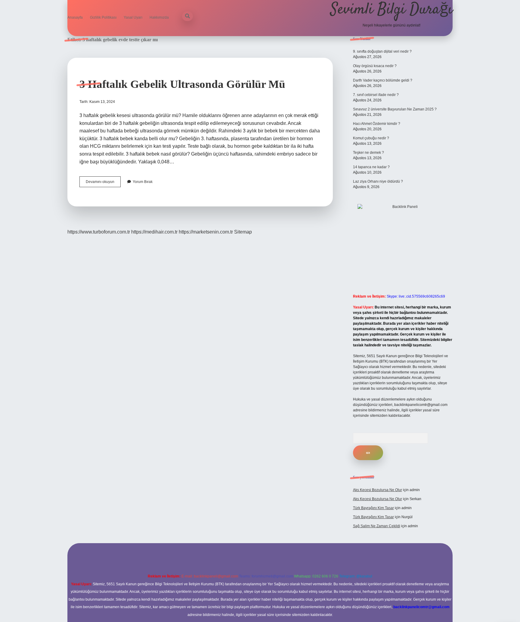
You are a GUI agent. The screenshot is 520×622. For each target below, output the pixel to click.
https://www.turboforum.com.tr (98, 231)
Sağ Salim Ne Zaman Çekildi (376, 526)
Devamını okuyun (103, 183)
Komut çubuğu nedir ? (371, 138)
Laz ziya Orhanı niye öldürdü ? (378, 181)
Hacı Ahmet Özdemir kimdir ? (376, 124)
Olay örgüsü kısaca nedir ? (375, 66)
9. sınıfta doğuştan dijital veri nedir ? (382, 51)
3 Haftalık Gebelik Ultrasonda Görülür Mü (182, 84)
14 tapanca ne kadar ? (371, 167)
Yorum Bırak (143, 182)
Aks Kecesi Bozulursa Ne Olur (377, 490)
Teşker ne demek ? (368, 152)
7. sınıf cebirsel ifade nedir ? (376, 95)
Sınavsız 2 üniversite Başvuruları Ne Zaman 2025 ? (395, 109)
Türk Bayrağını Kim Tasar (373, 508)
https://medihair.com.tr (154, 231)
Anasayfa (75, 17)
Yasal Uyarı (133, 17)
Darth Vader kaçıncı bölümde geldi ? (382, 80)
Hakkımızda (159, 17)
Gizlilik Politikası (103, 17)
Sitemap (243, 231)
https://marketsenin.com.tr (206, 231)
